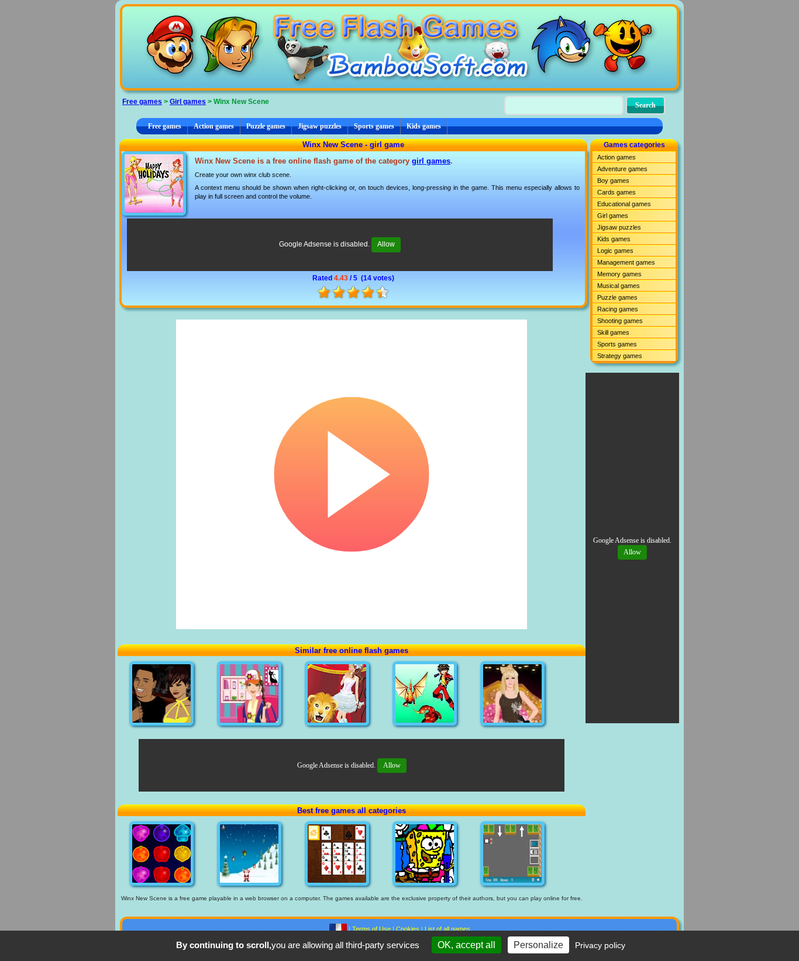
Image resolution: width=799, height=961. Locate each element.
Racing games (617, 309)
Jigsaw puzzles (320, 126)
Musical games (618, 285)
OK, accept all (466, 945)
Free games (142, 102)
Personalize (538, 945)
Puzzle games (265, 126)
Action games (214, 126)
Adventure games (622, 168)
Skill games (613, 332)
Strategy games (619, 355)
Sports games (374, 126)
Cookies (407, 928)
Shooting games (620, 320)
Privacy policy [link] (600, 945)
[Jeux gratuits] (338, 928)
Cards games (616, 192)
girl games (431, 161)
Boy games (613, 180)
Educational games (624, 203)
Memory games (619, 273)
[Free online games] (399, 47)
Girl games (188, 102)
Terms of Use (371, 928)
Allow (386, 244)
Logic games (615, 250)
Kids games (424, 126)
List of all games (447, 928)
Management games (626, 262)
